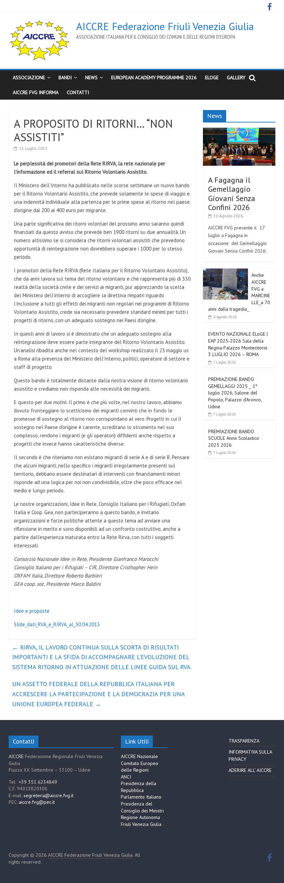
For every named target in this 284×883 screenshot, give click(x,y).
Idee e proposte (32, 611)
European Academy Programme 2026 (154, 77)
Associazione (29, 77)
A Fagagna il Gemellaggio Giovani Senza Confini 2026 (231, 193)
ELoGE (212, 77)
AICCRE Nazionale (139, 756)
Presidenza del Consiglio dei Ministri (142, 807)
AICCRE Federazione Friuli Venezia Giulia (165, 26)
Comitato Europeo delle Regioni (139, 766)
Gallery (236, 77)
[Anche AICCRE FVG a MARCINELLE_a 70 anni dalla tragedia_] (225, 272)
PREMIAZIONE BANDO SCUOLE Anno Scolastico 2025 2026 (233, 438)
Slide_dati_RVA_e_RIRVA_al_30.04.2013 (57, 624)
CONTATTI (78, 92)
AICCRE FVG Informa (36, 92)
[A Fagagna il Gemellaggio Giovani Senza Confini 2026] (239, 131)
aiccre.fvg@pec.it (37, 802)
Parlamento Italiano (141, 797)
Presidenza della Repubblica (138, 786)
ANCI (126, 777)
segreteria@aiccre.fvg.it (48, 795)
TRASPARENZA (244, 741)
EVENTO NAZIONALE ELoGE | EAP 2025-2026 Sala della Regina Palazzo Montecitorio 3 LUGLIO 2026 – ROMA (238, 344)
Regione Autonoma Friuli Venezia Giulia (141, 820)
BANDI (65, 77)
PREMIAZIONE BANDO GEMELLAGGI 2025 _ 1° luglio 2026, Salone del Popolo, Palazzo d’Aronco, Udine (234, 392)
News (91, 77)
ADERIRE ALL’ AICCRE (250, 770)
